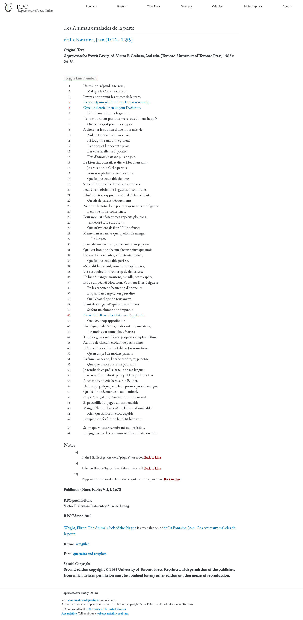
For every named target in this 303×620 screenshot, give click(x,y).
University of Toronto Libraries (106, 609)
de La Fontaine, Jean (180, 527)
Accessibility (69, 613)
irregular (82, 543)
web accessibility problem (112, 613)
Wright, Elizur (75, 527)
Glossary (186, 6)
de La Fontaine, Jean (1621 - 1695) (98, 39)
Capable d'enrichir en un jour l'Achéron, (112, 107)
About (286, 6)
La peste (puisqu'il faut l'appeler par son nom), (116, 102)
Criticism (217, 6)
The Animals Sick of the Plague (112, 527)
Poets (121, 6)
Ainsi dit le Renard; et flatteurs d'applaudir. (114, 315)
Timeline (152, 6)
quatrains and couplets (89, 553)
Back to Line (152, 457)
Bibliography (252, 6)
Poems (90, 6)
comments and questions (83, 600)
